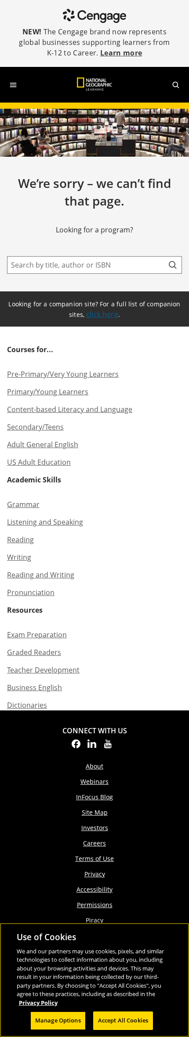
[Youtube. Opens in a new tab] (107, 746)
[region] (94, 980)
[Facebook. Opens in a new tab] (76, 746)
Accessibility (94, 889)
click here (102, 314)
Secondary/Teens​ (35, 427)
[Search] (173, 265)
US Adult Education (39, 462)
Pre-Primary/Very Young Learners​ (63, 374)
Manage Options (58, 1020)
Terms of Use (94, 858)
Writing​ (19, 557)
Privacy (94, 874)
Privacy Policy (38, 1003)
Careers (94, 843)
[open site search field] (176, 85)
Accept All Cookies (123, 1020)
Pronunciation (31, 592)
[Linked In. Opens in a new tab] (92, 746)
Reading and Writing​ (40, 575)
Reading (20, 539)
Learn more (121, 53)
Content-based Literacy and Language (69, 409)
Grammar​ (23, 504)
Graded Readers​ (34, 652)
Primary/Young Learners (47, 392)
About (94, 766)
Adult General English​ (42, 444)
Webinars (94, 781)
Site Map (95, 812)
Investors (94, 828)
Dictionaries (27, 705)
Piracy (94, 920)
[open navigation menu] (13, 85)
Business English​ (34, 687)
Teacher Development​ (43, 670)
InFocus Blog (94, 797)
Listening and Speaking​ (45, 522)
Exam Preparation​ (37, 635)
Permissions (95, 905)
